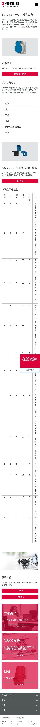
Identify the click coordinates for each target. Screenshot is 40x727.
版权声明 (4, 723)
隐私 (11, 723)
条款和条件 (19, 723)
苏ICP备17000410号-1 (31, 723)
